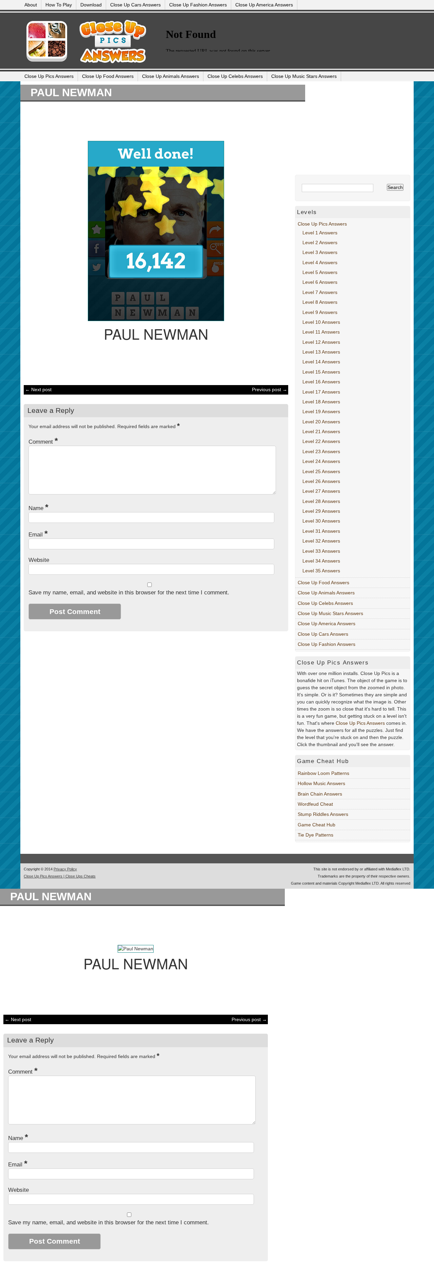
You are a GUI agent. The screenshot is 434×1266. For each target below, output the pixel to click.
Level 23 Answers (321, 451)
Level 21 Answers (321, 431)
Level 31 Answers (321, 531)
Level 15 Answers (321, 372)
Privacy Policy (65, 869)
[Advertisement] (152, 120)
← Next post (38, 389)
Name (38, 508)
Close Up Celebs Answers (235, 76)
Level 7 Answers (319, 292)
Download (91, 4)
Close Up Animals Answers (170, 76)
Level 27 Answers (321, 491)
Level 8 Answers (319, 302)
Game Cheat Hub (316, 824)
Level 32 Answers (321, 541)
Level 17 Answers (321, 392)
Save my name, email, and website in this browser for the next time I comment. (128, 592)
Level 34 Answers (321, 561)
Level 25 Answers (321, 471)
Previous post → (269, 389)
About (30, 4)
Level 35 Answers (321, 570)
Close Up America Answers (264, 4)
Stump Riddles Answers (323, 814)
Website (38, 560)
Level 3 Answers (319, 252)
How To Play (58, 4)
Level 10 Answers (321, 322)
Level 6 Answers (319, 282)
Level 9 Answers (319, 312)
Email (38, 534)
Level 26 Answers (321, 481)
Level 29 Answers (321, 511)
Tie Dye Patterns (315, 835)
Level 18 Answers (321, 401)
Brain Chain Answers (320, 794)
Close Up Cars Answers (135, 4)
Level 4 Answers (319, 262)
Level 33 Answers (321, 551)
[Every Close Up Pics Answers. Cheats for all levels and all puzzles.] (89, 65)
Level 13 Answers (321, 352)
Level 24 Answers (321, 461)
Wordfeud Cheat (315, 804)
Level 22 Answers (321, 441)
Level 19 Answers (321, 411)
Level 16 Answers (321, 381)
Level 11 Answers (321, 332)
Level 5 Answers (319, 272)
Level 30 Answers (321, 521)
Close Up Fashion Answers (198, 4)
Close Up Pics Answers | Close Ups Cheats (60, 876)
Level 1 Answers (319, 232)
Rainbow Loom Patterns (323, 773)
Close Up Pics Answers (49, 76)
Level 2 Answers (319, 242)
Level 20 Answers (321, 421)
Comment (43, 442)
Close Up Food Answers (108, 76)
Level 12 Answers (321, 342)
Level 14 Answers (321, 361)
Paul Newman (71, 92)
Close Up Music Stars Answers (304, 76)
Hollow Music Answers (321, 783)
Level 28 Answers (321, 501)
